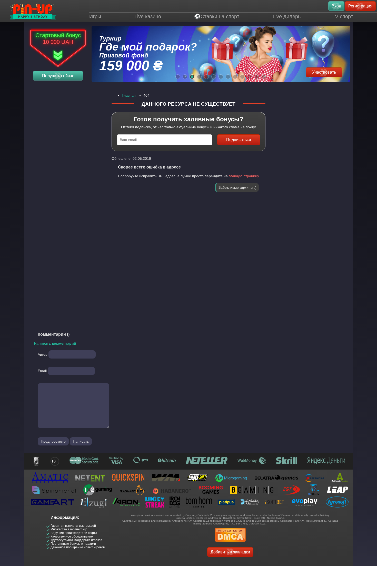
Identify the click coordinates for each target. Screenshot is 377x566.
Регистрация (360, 6)
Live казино (147, 16)
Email (42, 371)
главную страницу (244, 176)
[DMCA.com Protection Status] (230, 543)
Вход (336, 6)
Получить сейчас (58, 76)
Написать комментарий (55, 343)
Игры (95, 16)
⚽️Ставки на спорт (216, 16)
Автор (42, 354)
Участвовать (324, 72)
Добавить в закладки (230, 552)
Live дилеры (287, 16)
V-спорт (344, 16)
